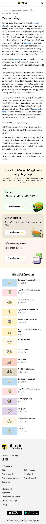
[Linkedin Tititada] (3, 459)
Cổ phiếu (27, 43)
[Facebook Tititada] (6, 459)
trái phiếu (17, 59)
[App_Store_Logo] (14, 512)
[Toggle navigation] (4, 3)
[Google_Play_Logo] (31, 513)
